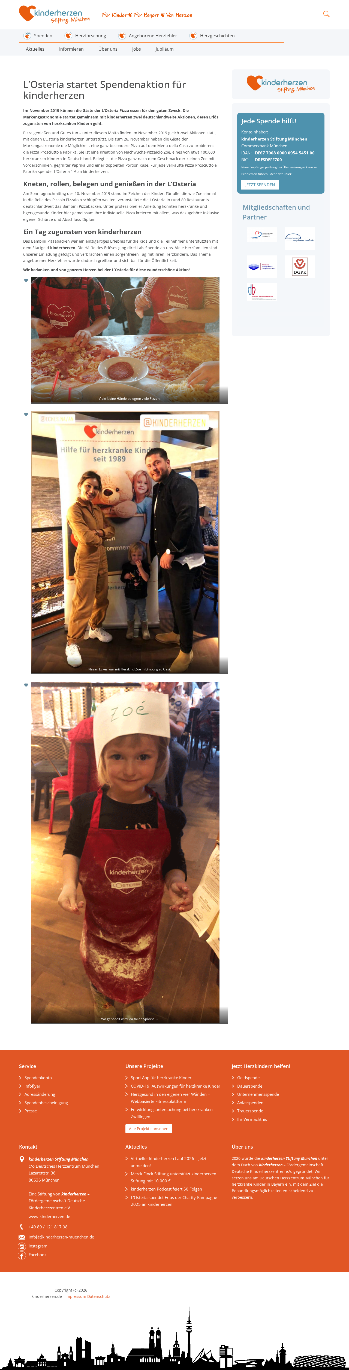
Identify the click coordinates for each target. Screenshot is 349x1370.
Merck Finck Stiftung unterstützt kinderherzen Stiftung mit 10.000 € (173, 1177)
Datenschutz (98, 1296)
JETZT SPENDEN (260, 184)
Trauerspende (250, 1110)
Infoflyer (32, 1086)
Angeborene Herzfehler (153, 36)
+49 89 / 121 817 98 (48, 1226)
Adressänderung (40, 1094)
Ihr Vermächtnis (252, 1119)
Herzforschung (90, 36)
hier (288, 174)
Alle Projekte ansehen (149, 1128)
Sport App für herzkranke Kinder (161, 1077)
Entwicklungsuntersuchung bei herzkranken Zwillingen (172, 1113)
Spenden (43, 36)
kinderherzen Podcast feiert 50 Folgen (166, 1189)
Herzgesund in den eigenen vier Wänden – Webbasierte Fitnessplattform (170, 1097)
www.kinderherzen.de (49, 1216)
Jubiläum (165, 49)
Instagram (38, 1246)
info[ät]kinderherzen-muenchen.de (61, 1237)
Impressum (75, 1296)
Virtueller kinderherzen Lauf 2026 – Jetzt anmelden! (168, 1162)
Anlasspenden (250, 1102)
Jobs (136, 49)
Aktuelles (35, 49)
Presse (31, 1110)
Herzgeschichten (217, 36)
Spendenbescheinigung (46, 1102)
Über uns (108, 49)
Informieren (71, 49)
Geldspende (248, 1077)
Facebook (38, 1254)
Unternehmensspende (258, 1094)
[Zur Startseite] (55, 14)
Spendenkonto (38, 1077)
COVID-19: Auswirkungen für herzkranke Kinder (175, 1086)
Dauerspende (249, 1086)
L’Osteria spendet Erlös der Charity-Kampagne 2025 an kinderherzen (174, 1201)
